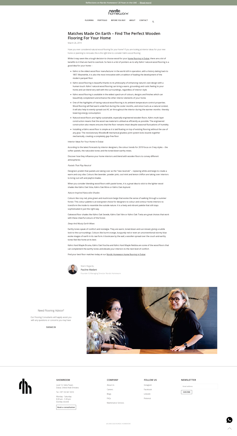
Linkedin (147, 394)
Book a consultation (66, 407)
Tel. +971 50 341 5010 (65, 392)
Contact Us (51, 327)
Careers (110, 389)
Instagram (148, 385)
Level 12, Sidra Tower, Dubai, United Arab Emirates (67, 386)
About (132, 20)
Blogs (109, 394)
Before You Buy (118, 20)
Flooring (89, 20)
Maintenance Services (115, 403)
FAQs (109, 398)
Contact (143, 20)
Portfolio (102, 20)
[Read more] (145, 2)
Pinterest (147, 398)
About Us (110, 385)
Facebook (148, 389)
